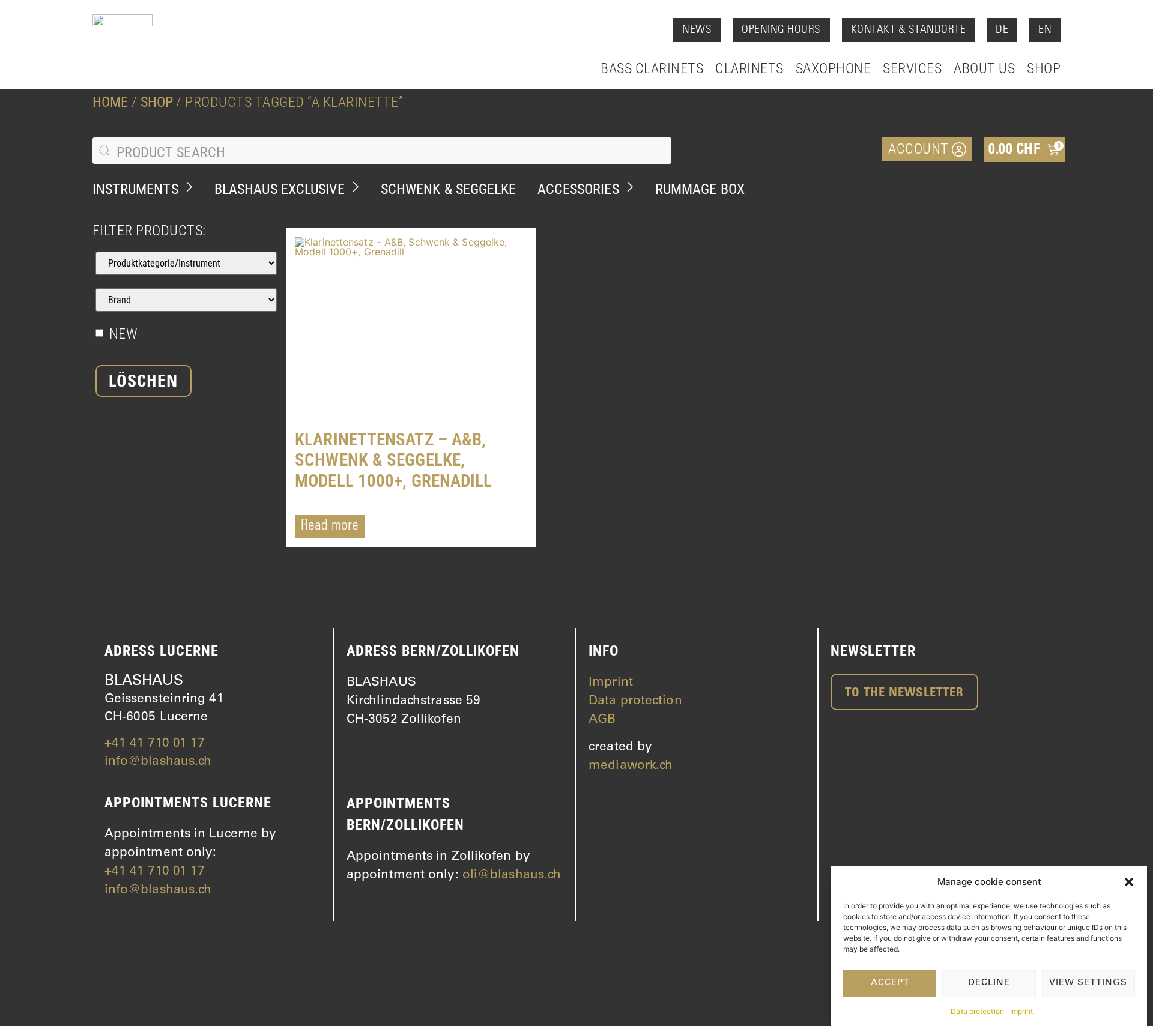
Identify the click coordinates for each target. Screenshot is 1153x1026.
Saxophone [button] (833, 68)
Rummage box (700, 189)
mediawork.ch (631, 766)
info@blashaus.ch (158, 762)
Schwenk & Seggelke (448, 189)
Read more (330, 526)
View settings (1088, 983)
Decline (989, 983)
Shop (1044, 68)
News (697, 30)
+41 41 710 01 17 (154, 744)
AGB (602, 720)
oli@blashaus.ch (511, 875)
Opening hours (781, 30)
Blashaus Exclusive (279, 189)
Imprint (1021, 1010)
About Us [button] (984, 68)
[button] (1129, 882)
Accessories (578, 189)
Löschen (143, 383)
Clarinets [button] (749, 68)
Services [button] (912, 68)
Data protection (977, 1010)
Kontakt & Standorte (908, 30)
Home (110, 102)
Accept (890, 983)
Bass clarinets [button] (652, 68)
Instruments (135, 189)
